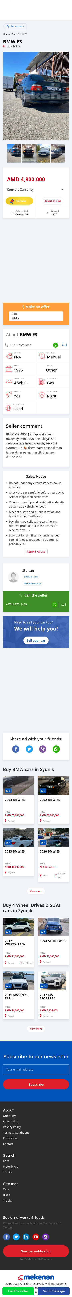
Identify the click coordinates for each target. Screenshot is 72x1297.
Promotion (10, 1138)
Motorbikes (10, 1166)
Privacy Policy (12, 1127)
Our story (9, 1116)
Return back (17, 26)
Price (14, 313)
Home (6, 34)
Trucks (7, 1172)
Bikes (6, 1195)
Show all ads (31, 576)
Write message (32, 583)
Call (64, 345)
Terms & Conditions (16, 1132)
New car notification (36, 1251)
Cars (6, 1161)
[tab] (36, 189)
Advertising (10, 1121)
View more (36, 891)
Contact (8, 1144)
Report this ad (52, 201)
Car (14, 34)
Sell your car (36, 640)
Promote (21, 201)
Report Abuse (36, 551)
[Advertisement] (36, 262)
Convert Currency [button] (20, 189)
